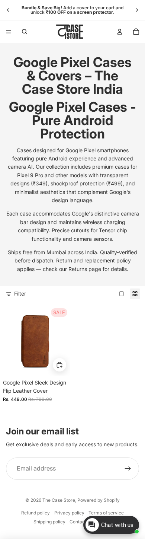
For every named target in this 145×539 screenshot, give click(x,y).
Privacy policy (69, 513)
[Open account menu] (120, 31)
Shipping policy (49, 521)
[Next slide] (137, 10)
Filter (20, 293)
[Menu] (8, 31)
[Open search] (24, 31)
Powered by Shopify (98, 500)
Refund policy (35, 513)
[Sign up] (128, 468)
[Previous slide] (8, 10)
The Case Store (58, 500)
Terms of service (106, 513)
